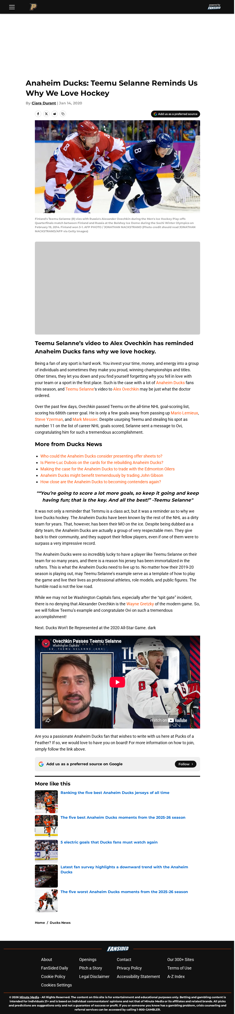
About (46, 959)
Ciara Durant (44, 103)
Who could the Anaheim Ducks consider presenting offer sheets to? (101, 456)
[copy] (63, 114)
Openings (87, 959)
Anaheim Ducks (170, 382)
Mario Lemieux (184, 413)
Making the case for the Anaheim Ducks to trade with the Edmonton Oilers (107, 468)
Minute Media (29, 997)
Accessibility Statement (138, 976)
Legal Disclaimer (94, 976)
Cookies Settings (56, 985)
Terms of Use (179, 968)
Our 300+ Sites (180, 959)
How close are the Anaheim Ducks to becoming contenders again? (100, 481)
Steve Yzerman (49, 419)
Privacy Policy (129, 968)
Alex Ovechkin (126, 389)
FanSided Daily (54, 968)
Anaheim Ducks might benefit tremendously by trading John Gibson (101, 475)
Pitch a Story (90, 968)
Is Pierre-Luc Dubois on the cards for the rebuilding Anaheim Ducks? (101, 462)
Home (40, 923)
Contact (124, 959)
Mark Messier (85, 419)
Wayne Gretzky (140, 603)
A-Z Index (176, 976)
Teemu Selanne (79, 389)
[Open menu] (12, 7)
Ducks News (60, 923)
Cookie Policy (53, 976)
